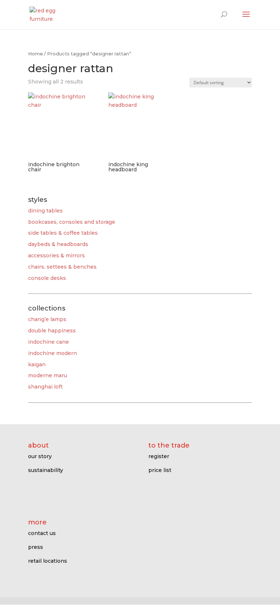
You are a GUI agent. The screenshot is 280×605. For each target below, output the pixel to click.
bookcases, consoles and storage (71, 222)
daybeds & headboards (58, 244)
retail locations (47, 561)
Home (35, 53)
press (35, 547)
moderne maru (47, 375)
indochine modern (52, 353)
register (158, 456)
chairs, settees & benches (62, 267)
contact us (42, 533)
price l (156, 470)
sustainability (45, 470)
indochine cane (48, 342)
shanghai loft (45, 386)
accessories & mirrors (56, 255)
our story (40, 456)
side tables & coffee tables (63, 233)
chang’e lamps (47, 319)
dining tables (45, 210)
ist (168, 470)
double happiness (52, 330)
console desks (47, 278)
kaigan (37, 364)
